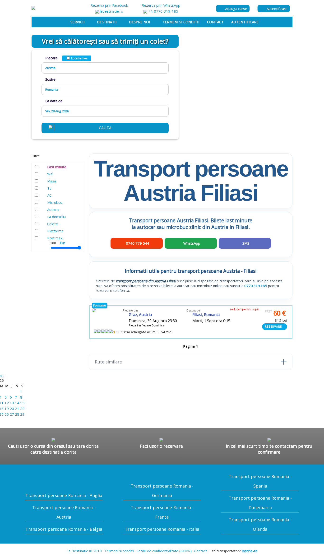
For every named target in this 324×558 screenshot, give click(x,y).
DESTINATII (107, 21)
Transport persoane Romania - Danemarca (260, 502)
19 (7, 408)
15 (22, 402)
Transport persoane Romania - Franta (162, 512)
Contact (200, 551)
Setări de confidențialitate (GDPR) (164, 551)
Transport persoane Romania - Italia (162, 529)
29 (22, 414)
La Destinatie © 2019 (84, 551)
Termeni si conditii (119, 551)
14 (17, 402)
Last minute (56, 166)
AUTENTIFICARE (245, 21)
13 (12, 402)
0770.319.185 (255, 285)
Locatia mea (79, 58)
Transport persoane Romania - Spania (260, 481)
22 (22, 408)
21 (17, 408)
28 (17, 414)
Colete (52, 223)
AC (49, 195)
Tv (49, 188)
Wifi (50, 174)
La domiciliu (56, 216)
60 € (275, 313)
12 (7, 402)
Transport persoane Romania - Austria (63, 512)
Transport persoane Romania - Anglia (63, 495)
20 (12, 408)
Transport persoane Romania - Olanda (260, 524)
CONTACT (215, 21)
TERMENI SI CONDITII (180, 21)
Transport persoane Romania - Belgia (63, 529)
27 (12, 414)
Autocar (53, 209)
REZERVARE (273, 327)
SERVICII (77, 21)
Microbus (54, 202)
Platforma (55, 230)
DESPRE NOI (139, 21)
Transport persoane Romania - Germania (162, 490)
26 (7, 414)
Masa (51, 181)
